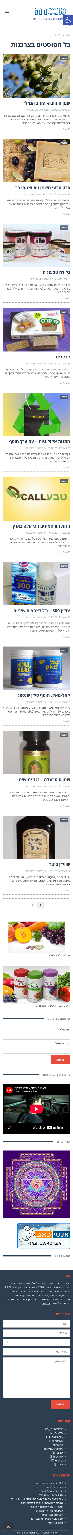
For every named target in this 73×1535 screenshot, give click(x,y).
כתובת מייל (62, 1043)
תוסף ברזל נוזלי (54, 1487)
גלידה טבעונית (56, 272)
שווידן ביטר (59, 864)
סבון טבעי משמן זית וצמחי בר (42, 188)
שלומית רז (29, 109)
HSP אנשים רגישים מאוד (49, 1483)
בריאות (59, 1432)
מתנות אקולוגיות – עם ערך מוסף (39, 441)
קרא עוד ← (65, 129)
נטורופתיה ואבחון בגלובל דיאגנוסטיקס (42, 1502)
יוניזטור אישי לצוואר (52, 1491)
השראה (58, 1440)
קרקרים (63, 357)
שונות (60, 1464)
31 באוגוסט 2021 (62, 194)
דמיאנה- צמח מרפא (52, 1514)
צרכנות (59, 1460)
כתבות (59, 1444)
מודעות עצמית (54, 1448)
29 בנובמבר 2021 (61, 109)
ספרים (59, 1456)
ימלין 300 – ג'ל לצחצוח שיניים (41, 611)
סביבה (59, 1452)
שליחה (60, 1059)
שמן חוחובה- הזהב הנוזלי (47, 103)
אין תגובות (40, 109)
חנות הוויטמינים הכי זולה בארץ (41, 526)
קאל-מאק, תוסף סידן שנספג (44, 695)
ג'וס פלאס (57, 1436)
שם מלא (65, 1029)
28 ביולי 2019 (63, 279)
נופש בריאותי (55, 1522)
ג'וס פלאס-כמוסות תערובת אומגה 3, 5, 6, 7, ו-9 (37, 1498)
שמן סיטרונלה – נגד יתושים (44, 780)
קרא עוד (46, 1303)
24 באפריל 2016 (62, 702)
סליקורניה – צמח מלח (51, 1495)
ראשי (68, 35)
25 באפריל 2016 (62, 363)
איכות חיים (57, 1429)
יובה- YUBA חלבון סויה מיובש (47, 1506)
